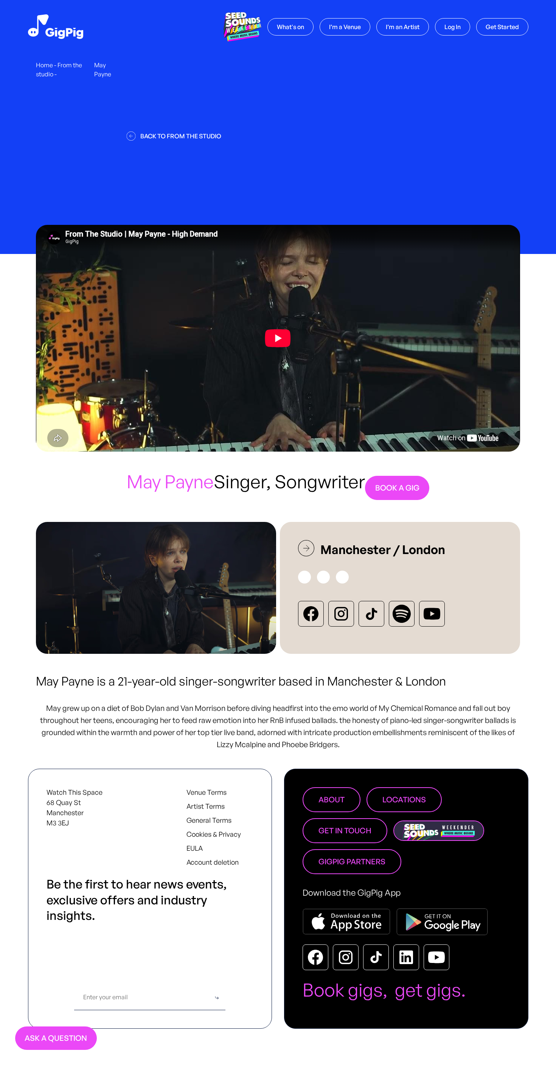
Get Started (502, 27)
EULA (194, 848)
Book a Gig (397, 487)
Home (44, 65)
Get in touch (344, 830)
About (331, 799)
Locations (404, 799)
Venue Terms (206, 792)
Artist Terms (205, 806)
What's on (290, 27)
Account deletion (212, 862)
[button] (345, 26)
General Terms (208, 820)
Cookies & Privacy (213, 834)
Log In (452, 27)
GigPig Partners (351, 861)
